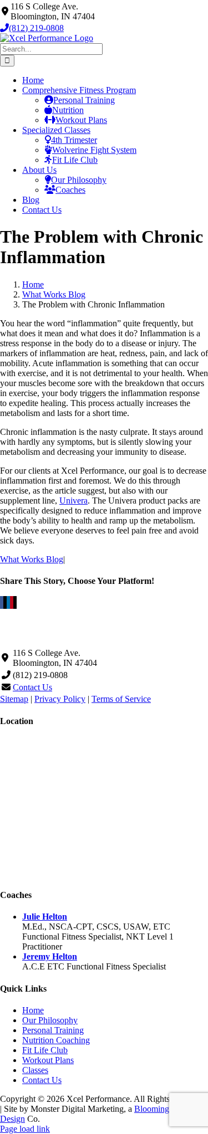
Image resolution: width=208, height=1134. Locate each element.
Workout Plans (48, 1060)
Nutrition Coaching (56, 1040)
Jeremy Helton (49, 956)
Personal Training (53, 1030)
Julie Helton (44, 916)
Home (33, 1010)
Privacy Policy (59, 699)
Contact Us (32, 687)
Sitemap (14, 699)
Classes (35, 1070)
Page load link (25, 1128)
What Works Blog (31, 559)
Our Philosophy (50, 1020)
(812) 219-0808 (36, 28)
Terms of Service (121, 699)
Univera (73, 500)
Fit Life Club (45, 1050)
